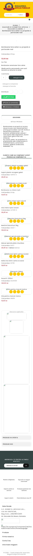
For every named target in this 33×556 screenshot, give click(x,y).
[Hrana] (16, 327)
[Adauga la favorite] (14, 168)
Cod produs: (5, 54)
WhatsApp (8, 97)
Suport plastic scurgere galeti (12, 172)
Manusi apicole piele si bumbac (12, 243)
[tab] (16, 117)
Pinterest (21, 91)
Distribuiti (11, 91)
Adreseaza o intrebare (12, 107)
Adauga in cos (17, 78)
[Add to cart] (11, 168)
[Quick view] (22, 168)
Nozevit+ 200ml (7, 278)
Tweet (16, 91)
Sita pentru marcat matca (11, 296)
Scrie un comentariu (11, 103)
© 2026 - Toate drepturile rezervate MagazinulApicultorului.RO (16, 553)
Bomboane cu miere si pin (10, 190)
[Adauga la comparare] (18, 168)
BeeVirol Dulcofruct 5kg (9, 225)
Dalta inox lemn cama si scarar (12, 261)
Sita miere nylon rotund (10, 208)
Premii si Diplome (9, 479)
